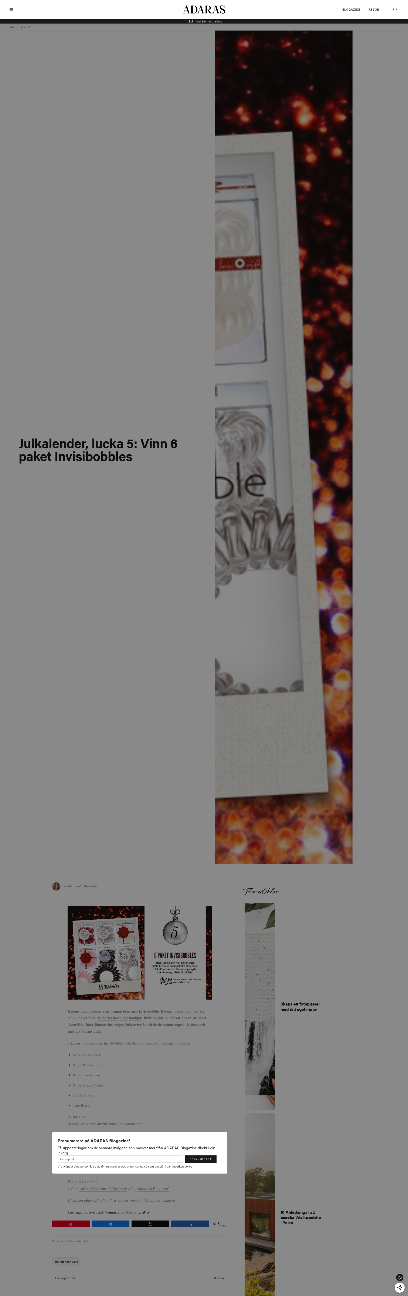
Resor (374, 9)
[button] (11, 9)
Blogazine (351, 9)
